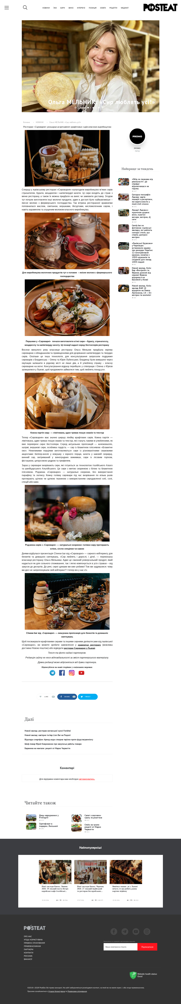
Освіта (103, 8)
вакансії (28, 959)
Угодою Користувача (56, 991)
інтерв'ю (81, 8)
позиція (92, 8)
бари (62, 8)
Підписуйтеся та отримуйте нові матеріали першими (119, 941)
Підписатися (147, 947)
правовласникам (32, 946)
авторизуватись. (87, 778)
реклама (28, 956)
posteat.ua (70, 666)
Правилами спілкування (77, 991)
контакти (28, 953)
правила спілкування (34, 943)
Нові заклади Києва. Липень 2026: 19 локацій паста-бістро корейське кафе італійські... (55, 888)
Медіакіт (125, 8)
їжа (55, 8)
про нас (28, 936)
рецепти (113, 8)
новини (46, 8)
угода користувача (33, 940)
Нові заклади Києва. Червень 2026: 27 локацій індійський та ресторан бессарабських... (90, 888)
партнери (28, 949)
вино (71, 8)
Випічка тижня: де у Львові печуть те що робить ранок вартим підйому (125, 888)
